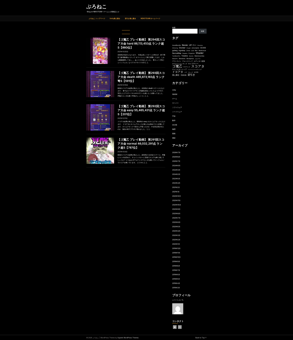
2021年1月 (175, 192)
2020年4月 (176, 231)
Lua (192, 50)
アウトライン (176, 61)
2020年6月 (176, 222)
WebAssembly (199, 56)
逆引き (191, 75)
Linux (188, 50)
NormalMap (176, 53)
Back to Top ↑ (201, 338)
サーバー (175, 103)
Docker (182, 48)
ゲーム (174, 99)
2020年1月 (176, 244)
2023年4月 (176, 183)
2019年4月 (176, 283)
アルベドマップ (187, 61)
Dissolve (200, 45)
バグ (185, 72)
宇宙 (173, 116)
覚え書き (176, 75)
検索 (173, 27)
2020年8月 (176, 213)
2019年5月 (176, 279)
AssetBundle (176, 45)
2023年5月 (176, 179)
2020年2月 (176, 240)
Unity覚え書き (115, 18)
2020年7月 (176, 218)
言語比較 (184, 75)
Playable (184, 53)
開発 (173, 133)
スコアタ (198, 66)
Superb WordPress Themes (128, 338)
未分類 (174, 125)
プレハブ (190, 72)
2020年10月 (176, 205)
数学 (173, 120)
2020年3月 (176, 235)
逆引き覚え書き (130, 18)
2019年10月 (176, 257)
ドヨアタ (177, 72)
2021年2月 (176, 187)
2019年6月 (176, 275)
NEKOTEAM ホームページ (150, 18)
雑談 (173, 138)
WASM (174, 94)
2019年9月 (176, 261)
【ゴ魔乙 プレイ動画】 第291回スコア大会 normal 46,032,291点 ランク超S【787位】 (141, 143)
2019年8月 (176, 266)
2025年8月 (176, 157)
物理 (173, 129)
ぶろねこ (96, 6)
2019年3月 (176, 288)
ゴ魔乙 (177, 66)
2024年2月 (176, 174)
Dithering (175, 48)
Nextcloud (202, 50)
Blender (185, 45)
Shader (200, 53)
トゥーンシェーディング (195, 69)
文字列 (196, 72)
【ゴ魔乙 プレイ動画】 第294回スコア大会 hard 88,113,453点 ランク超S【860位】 (141, 43)
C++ (194, 45)
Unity (174, 90)
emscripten (195, 48)
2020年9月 (176, 209)
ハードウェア (177, 112)
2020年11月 (176, 200)
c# (190, 45)
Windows (182, 58)
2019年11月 (176, 253)
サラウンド (186, 67)
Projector (192, 53)
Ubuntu (191, 56)
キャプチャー (193, 64)
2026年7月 (176, 152)
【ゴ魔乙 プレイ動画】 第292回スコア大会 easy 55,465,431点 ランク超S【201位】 (141, 110)
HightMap (182, 50)
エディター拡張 (199, 61)
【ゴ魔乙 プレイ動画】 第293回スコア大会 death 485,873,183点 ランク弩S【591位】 (141, 77)
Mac (196, 50)
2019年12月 (176, 248)
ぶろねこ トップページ (97, 18)
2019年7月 (176, 270)
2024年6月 (176, 166)
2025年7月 (176, 161)
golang (175, 50)
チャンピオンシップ (179, 69)
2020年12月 (176, 196)
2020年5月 (176, 227)
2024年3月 (176, 170)
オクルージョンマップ (179, 64)
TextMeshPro (176, 56)
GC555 (203, 48)
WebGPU (175, 58)
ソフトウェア (177, 107)
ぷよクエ (197, 58)
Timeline (184, 56)
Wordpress (190, 58)
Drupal (189, 48)
